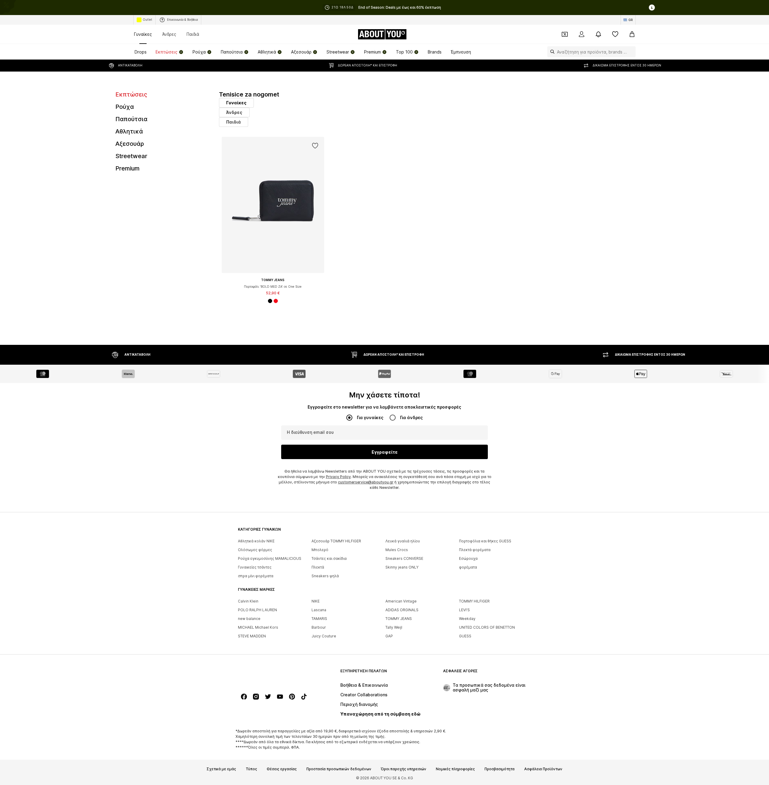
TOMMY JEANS (398, 618)
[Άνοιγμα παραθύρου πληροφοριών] (652, 8)
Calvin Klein (248, 601)
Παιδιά (193, 34)
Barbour (319, 627)
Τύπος (251, 769)
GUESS (465, 636)
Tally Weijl (393, 627)
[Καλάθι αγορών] (632, 34)
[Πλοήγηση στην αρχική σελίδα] (270, 674)
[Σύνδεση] (581, 34)
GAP (389, 636)
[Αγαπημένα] (615, 34)
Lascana (319, 610)
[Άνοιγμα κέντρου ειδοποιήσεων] (598, 34)
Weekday (467, 618)
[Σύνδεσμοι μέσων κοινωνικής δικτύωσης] (244, 696)
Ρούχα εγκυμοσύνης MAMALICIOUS (269, 558)
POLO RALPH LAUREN (257, 610)
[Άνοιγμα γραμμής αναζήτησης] (551, 51)
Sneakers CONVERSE (404, 558)
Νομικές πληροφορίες (455, 769)
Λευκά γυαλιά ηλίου (402, 541)
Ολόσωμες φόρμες (255, 549)
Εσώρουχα (468, 558)
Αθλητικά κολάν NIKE (256, 541)
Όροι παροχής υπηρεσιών (403, 769)
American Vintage (401, 601)
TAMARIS (319, 618)
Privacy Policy (338, 476)
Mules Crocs (396, 549)
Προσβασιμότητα (500, 769)
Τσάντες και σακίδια (329, 558)
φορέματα (468, 567)
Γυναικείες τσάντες (255, 567)
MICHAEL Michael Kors (258, 627)
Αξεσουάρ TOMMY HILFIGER (336, 541)
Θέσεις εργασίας (282, 769)
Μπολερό (320, 549)
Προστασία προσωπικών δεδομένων (338, 769)
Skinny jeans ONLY (401, 567)
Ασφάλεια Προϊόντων (543, 769)
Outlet (147, 19)
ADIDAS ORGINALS (401, 610)
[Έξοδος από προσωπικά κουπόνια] (564, 34)
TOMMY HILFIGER (474, 601)
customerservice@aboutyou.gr (366, 482)
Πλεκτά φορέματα (475, 549)
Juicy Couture (324, 636)
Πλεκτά (318, 567)
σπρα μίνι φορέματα (255, 576)
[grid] (436, 232)
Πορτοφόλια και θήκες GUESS (485, 541)
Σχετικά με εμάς (221, 769)
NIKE (316, 601)
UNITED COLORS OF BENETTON (487, 627)
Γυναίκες (143, 34)
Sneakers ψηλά (325, 576)
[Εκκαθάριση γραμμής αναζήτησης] (631, 51)
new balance (249, 618)
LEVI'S (464, 610)
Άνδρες (169, 34)
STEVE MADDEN (252, 636)
